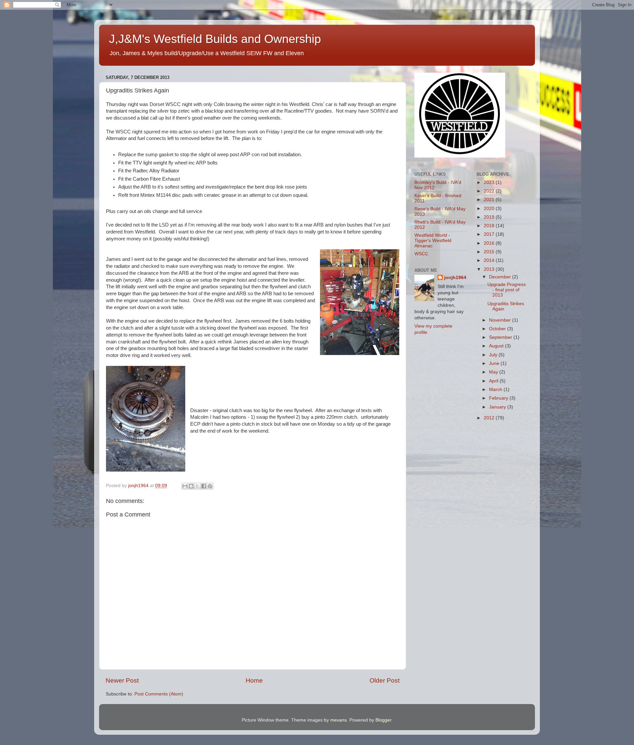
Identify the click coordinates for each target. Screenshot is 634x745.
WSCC (421, 253)
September (501, 337)
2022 (490, 191)
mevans (338, 720)
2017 (490, 234)
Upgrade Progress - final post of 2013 (506, 290)
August (497, 345)
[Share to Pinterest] (210, 486)
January (498, 407)
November (500, 320)
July (494, 354)
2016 (490, 243)
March (496, 389)
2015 (490, 251)
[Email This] (185, 486)
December (500, 276)
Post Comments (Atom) (158, 694)
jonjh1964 (455, 277)
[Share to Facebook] (203, 486)
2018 (490, 225)
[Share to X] (197, 486)
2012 (490, 417)
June (495, 363)
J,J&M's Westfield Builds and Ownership (215, 39)
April (494, 380)
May (494, 372)
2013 (490, 269)
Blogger (383, 720)
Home (254, 680)
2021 (490, 199)
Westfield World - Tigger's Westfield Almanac (432, 240)
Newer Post (122, 680)
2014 (490, 260)
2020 (490, 208)
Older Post (385, 680)
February (499, 398)
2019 (490, 217)
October (498, 328)
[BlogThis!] (191, 486)
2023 (490, 182)
